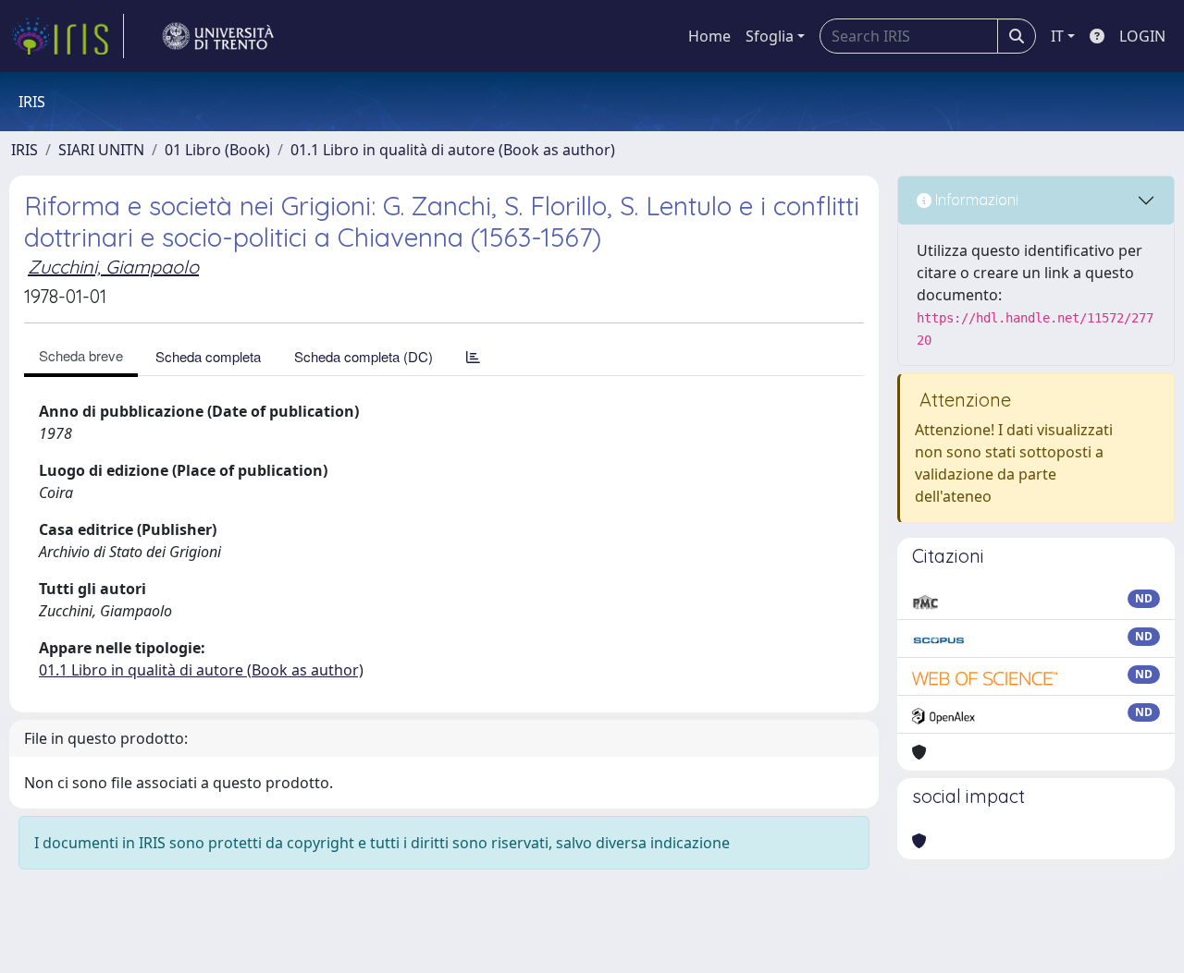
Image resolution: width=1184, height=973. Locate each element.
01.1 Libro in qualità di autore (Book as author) (452, 150)
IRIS (24, 150)
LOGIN (1142, 36)
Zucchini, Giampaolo (113, 266)
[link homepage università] (218, 36)
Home (709, 36)
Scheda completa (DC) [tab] (363, 356)
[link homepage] (67, 36)
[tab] (473, 356)
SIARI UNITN (101, 150)
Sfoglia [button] (770, 36)
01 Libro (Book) (217, 150)
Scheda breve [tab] (81, 355)
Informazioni (974, 199)
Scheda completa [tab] (208, 356)
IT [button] (1057, 36)
